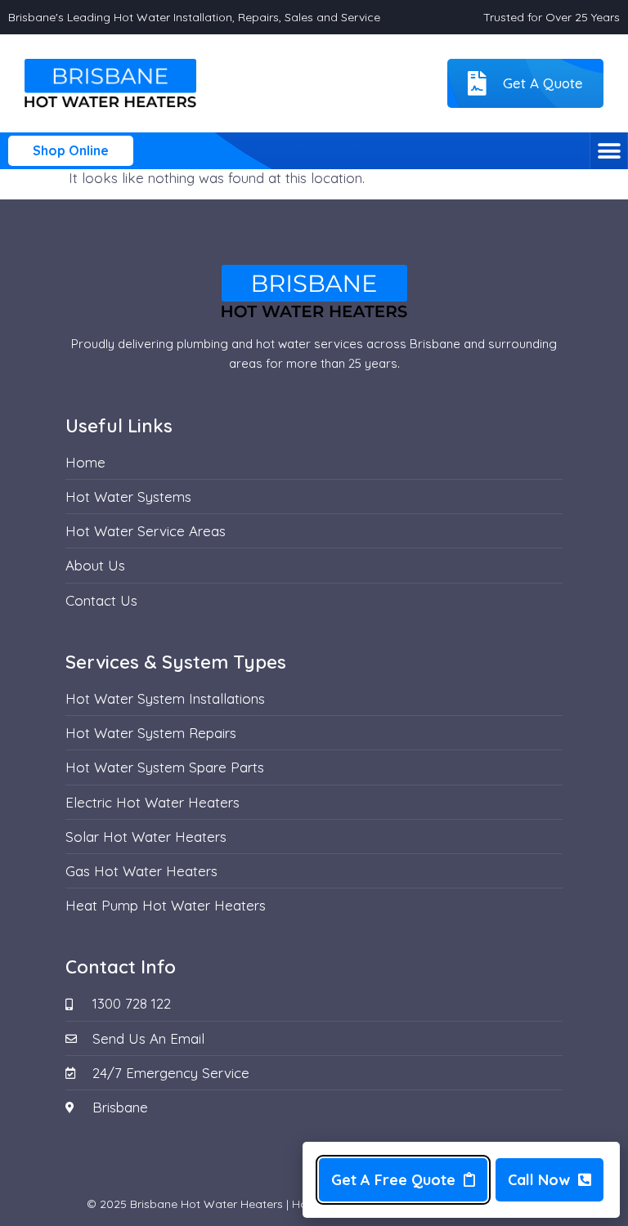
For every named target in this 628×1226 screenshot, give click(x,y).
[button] (608, 150)
